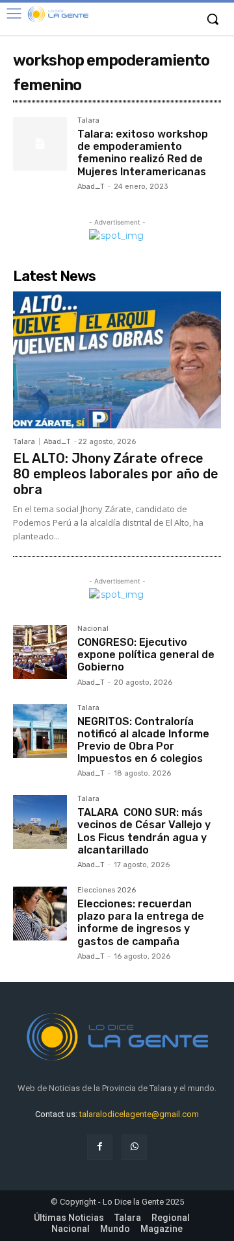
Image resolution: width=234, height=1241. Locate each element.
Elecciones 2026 (106, 890)
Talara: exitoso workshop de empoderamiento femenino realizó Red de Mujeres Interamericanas (142, 153)
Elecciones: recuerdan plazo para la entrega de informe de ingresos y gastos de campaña (140, 923)
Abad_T (91, 186)
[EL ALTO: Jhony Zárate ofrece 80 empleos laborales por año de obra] (117, 359)
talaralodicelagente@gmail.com (139, 1114)
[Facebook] (99, 1147)
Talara (88, 121)
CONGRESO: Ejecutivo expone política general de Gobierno (145, 654)
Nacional (93, 629)
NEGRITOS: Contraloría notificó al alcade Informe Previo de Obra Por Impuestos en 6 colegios (143, 740)
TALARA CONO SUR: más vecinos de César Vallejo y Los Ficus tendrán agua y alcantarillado (144, 831)
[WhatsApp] (134, 1147)
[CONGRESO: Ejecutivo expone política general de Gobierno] (40, 652)
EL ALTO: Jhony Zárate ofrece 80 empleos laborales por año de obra (115, 473)
